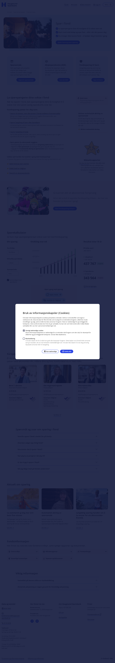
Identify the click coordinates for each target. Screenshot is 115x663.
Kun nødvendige (51, 351)
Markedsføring (30, 338)
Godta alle (67, 351)
